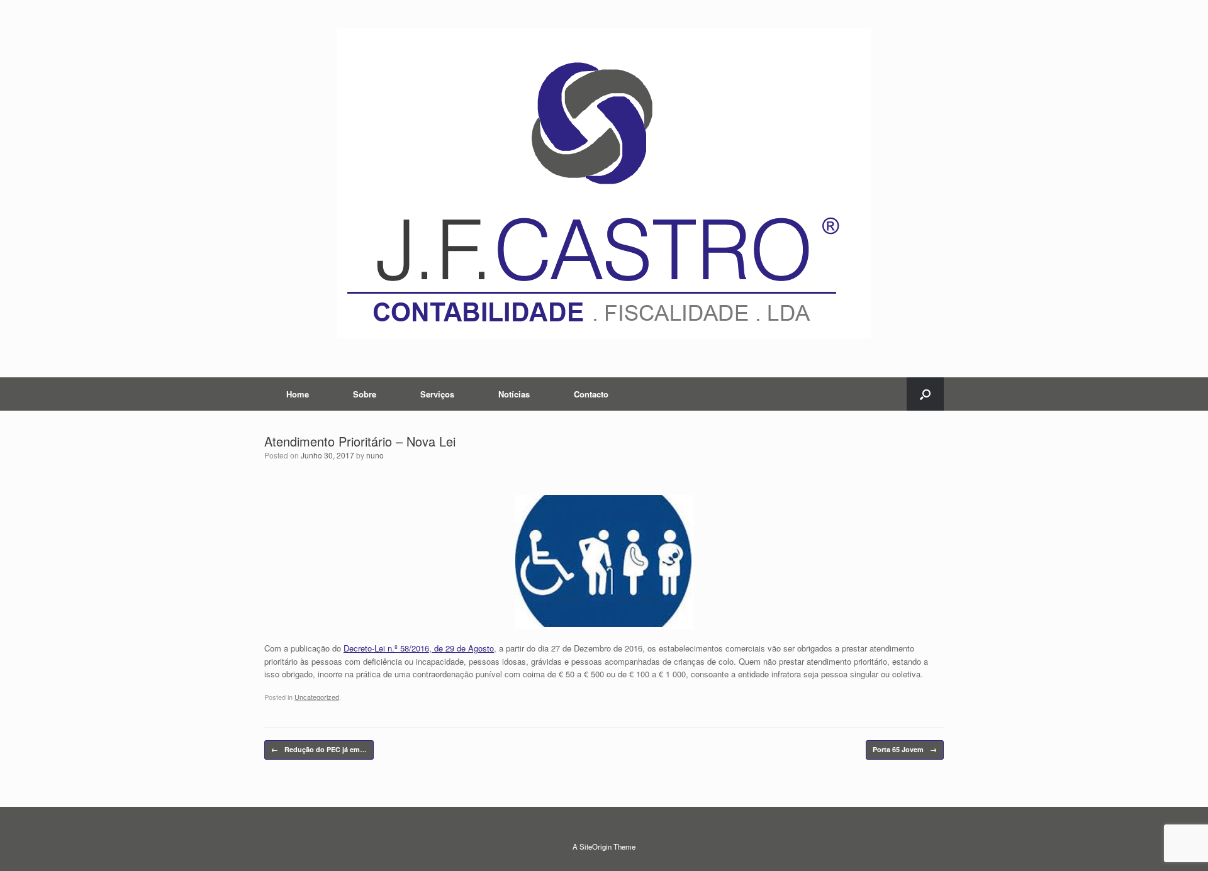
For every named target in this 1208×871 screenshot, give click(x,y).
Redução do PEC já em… (319, 749)
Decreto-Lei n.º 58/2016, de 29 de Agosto (419, 648)
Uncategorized (316, 697)
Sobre (364, 394)
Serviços (437, 394)
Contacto (591, 394)
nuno (375, 455)
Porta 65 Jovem (905, 749)
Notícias (514, 394)
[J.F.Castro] (604, 183)
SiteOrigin (595, 846)
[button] (925, 394)
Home (297, 394)
